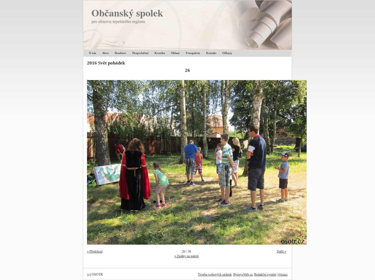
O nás (92, 53)
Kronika (160, 53)
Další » (281, 251)
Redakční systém (265, 274)
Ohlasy (175, 53)
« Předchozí (94, 251)
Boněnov (120, 53)
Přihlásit (283, 274)
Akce (105, 53)
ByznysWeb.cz (243, 274)
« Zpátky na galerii (186, 256)
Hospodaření (140, 53)
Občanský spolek (127, 12)
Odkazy (227, 53)
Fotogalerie (193, 53)
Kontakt (211, 53)
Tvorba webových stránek (215, 274)
